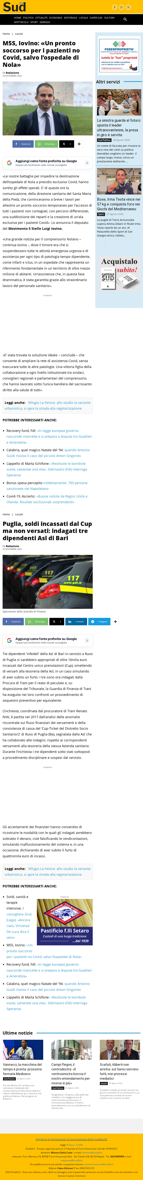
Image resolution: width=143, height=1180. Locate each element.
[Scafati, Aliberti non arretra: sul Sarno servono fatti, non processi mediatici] (120, 1050)
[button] (125, 19)
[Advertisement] (48, 323)
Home (6, 34)
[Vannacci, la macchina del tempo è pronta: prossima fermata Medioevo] (23, 1050)
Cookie (79, 1144)
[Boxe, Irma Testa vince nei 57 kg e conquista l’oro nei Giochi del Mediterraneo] (119, 181)
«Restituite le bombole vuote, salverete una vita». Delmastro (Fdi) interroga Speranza (47, 469)
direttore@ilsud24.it (92, 1152)
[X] (128, 7)
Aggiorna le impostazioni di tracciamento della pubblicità (71, 1139)
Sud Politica (104, 140)
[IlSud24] (18, 7)
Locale (19, 34)
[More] (79, 144)
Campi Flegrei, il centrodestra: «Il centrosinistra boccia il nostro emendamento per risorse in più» (70, 1074)
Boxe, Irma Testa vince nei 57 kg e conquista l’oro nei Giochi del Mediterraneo (118, 204)
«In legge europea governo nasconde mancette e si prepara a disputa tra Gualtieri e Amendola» (49, 436)
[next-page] (104, 244)
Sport (101, 214)
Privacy (70, 1144)
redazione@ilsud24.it (71, 1160)
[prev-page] (98, 244)
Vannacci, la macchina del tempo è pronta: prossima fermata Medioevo (22, 1069)
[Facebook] (114, 7)
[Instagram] (121, 7)
